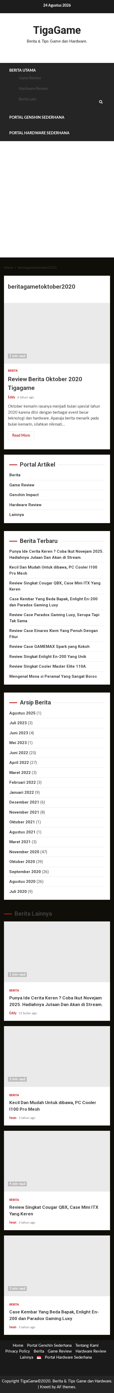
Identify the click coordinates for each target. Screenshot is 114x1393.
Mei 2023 (18, 742)
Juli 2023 (18, 723)
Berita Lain (27, 99)
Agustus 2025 (22, 713)
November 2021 (24, 812)
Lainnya (16, 514)
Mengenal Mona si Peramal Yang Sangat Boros (53, 676)
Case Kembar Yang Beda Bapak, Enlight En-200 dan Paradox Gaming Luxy (57, 1265)
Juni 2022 (18, 752)
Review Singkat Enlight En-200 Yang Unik (47, 656)
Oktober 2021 (22, 822)
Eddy (12, 397)
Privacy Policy (17, 1351)
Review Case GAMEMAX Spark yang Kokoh (49, 646)
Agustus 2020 (22, 881)
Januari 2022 (21, 792)
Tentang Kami (87, 1346)
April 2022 (19, 762)
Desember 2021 (24, 802)
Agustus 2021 (22, 832)
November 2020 (24, 852)
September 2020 (25, 871)
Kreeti (45, 1387)
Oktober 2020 (22, 861)
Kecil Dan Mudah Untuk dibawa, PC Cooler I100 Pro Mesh (57, 1056)
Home (18, 1346)
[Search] (101, 102)
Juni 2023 (18, 733)
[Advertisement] (57, 200)
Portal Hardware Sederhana (39, 133)
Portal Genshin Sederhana (36, 117)
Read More (21, 435)
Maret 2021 (20, 842)
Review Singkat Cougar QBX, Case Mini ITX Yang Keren (57, 1161)
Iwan (13, 1117)
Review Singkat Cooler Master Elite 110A (47, 666)
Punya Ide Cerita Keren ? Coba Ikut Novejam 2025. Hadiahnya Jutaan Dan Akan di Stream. (57, 951)
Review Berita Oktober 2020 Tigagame (57, 333)
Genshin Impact (24, 494)
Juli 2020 (18, 891)
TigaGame (57, 30)
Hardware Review (33, 89)
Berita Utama (22, 70)
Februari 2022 (22, 782)
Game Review (30, 78)
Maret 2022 (20, 772)
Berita (13, 370)
